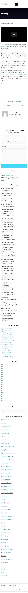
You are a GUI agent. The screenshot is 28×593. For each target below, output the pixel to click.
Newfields (3, 526)
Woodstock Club (4, 576)
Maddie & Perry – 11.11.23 (6, 333)
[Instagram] (26, 589)
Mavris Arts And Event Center (7, 516)
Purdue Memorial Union (6, 532)
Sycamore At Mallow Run (7, 559)
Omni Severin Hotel (5, 529)
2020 (2, 372)
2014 (2, 384)
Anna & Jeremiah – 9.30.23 (7, 341)
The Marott (3, 566)
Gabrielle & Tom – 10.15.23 (7, 337)
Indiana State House (5, 479)
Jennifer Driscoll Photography (16, 101)
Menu (16, 4)
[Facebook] (24, 589)
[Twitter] (22, 589)
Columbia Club (6, 48)
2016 (2, 380)
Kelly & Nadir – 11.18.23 (6, 331)
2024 (2, 364)
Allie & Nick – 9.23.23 (6, 342)
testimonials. (13, 179)
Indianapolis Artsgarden (6, 486)
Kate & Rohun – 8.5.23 (6, 354)
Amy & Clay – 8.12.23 (6, 352)
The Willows (3, 569)
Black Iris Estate (4, 430)
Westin (2, 572)
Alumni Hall (3, 423)
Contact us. (3, 180)
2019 (2, 374)
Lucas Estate (4, 506)
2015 (2, 382)
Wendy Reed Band (22, 74)
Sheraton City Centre (6, 552)
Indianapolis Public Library (7, 493)
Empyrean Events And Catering (8, 453)
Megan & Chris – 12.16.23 (6, 329)
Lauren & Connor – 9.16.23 (7, 345)
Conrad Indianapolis (5, 443)
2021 (2, 370)
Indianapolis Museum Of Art (7, 489)
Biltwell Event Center (5, 426)
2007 (2, 398)
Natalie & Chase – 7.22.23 (7, 356)
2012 (2, 388)
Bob (4, 105)
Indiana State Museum (6, 483)
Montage (3, 523)
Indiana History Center (6, 466)
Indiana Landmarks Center (7, 469)
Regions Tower (4, 536)
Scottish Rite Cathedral (6, 549)
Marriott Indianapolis (6, 509)
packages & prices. (14, 177)
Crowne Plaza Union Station (7, 446)
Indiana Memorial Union (6, 473)
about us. (9, 174)
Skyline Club (3, 556)
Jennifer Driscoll (7, 58)
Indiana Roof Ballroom (6, 476)
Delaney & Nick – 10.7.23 (6, 339)
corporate (7, 175)
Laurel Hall (3, 499)
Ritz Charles (3, 542)
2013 (2, 386)
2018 (2, 376)
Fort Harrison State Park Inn (7, 456)
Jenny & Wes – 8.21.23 (6, 350)
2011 (2, 390)
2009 (2, 394)
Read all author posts (16, 114)
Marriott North (4, 513)
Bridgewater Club (5, 433)
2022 (2, 368)
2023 (2, 366)
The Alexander (4, 562)
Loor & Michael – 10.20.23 (7, 335)
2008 (2, 396)
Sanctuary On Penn (5, 546)
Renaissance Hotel (5, 539)
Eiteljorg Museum (5, 450)
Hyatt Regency (4, 463)
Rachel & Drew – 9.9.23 (6, 347)
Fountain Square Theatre (7, 459)
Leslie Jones (9, 72)
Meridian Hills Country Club (7, 519)
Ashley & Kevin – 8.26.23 (6, 348)
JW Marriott (4, 496)
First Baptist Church (5, 46)
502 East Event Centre (6, 420)
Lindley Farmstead (5, 503)
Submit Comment (14, 165)
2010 (2, 392)
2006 (2, 400)
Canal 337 (3, 436)
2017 (2, 378)
